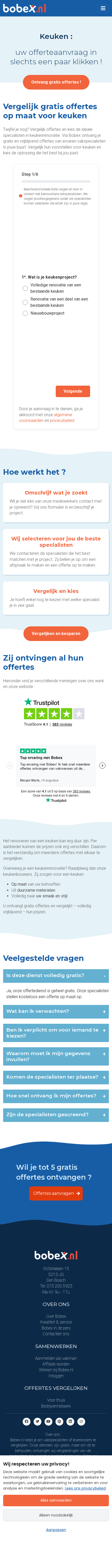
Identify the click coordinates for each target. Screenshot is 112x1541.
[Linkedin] (70, 1421)
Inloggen (56, 1375)
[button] (103, 8)
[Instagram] (81, 1421)
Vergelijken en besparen (56, 633)
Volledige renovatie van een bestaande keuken (55, 288)
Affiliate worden (56, 1364)
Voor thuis (56, 1400)
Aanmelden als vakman (56, 1358)
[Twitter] (37, 1421)
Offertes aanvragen (54, 1193)
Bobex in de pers (56, 1328)
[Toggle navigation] (103, 8)
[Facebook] (26, 1421)
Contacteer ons (56, 1333)
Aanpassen (56, 1529)
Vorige (36, 391)
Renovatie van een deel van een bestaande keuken (59, 302)
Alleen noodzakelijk (56, 1515)
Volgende (73, 391)
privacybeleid (62, 420)
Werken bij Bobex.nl (56, 1369)
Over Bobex (56, 1316)
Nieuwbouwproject (47, 313)
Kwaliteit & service (56, 1322)
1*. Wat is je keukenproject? (49, 277)
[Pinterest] (59, 1421)
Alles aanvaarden (56, 1500)
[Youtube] (48, 1421)
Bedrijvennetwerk (56, 1406)
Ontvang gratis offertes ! (56, 82)
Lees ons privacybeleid (85, 1488)
